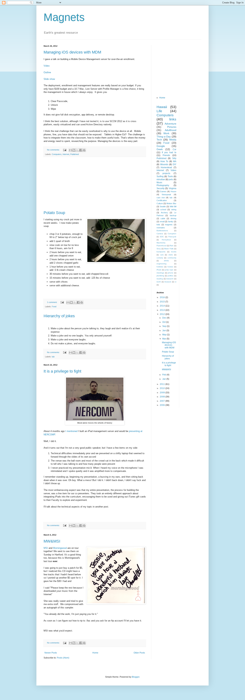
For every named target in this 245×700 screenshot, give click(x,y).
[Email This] (70, 150)
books (173, 252)
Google (161, 146)
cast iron (161, 197)
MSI (46, 548)
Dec (164, 318)
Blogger (135, 677)
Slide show (49, 79)
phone (170, 273)
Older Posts (139, 653)
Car (174, 149)
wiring (173, 209)
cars (162, 255)
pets (171, 179)
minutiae (161, 179)
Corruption (172, 234)
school (163, 209)
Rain (171, 246)
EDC (162, 237)
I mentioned (71, 431)
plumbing (160, 276)
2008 (162, 396)
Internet (66, 154)
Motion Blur (171, 203)
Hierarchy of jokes (59, 316)
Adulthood (170, 130)
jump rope (169, 270)
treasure (167, 282)
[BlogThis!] (74, 150)
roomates (161, 228)
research (169, 279)
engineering (161, 264)
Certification (162, 200)
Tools (170, 176)
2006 (162, 405)
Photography (163, 185)
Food (54, 306)
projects (166, 173)
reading (160, 279)
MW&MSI (52, 541)
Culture (160, 203)
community (172, 258)
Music (159, 182)
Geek (160, 149)
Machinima (161, 243)
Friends (166, 155)
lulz (53, 357)
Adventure (170, 123)
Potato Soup (54, 212)
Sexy (159, 249)
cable (163, 218)
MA (174, 161)
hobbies (160, 267)
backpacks (161, 252)
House (173, 191)
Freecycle (172, 237)
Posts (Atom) (63, 658)
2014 (162, 306)
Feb (164, 374)
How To (164, 161)
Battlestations (162, 231)
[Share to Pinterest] (84, 150)
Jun (164, 330)
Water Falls (168, 249)
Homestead (166, 167)
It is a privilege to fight (62, 371)
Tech (159, 139)
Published (74, 154)
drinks (166, 261)
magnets (169, 224)
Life (159, 111)
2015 (162, 301)
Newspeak (166, 194)
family (170, 221)
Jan (164, 379)
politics (170, 276)
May (164, 334)
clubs (170, 255)
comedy (160, 258)
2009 (162, 392)
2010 (162, 388)
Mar (164, 338)
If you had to (169, 152)
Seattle (163, 206)
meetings (160, 273)
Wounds (164, 164)
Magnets (64, 17)
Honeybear (166, 240)
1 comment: (52, 302)
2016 (162, 297)
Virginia (172, 188)
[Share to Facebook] (81, 150)
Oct (164, 322)
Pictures (171, 126)
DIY (174, 164)
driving (173, 218)
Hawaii (162, 107)
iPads (159, 270)
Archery (164, 213)
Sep (164, 326)
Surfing (160, 176)
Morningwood (60, 548)
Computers (57, 154)
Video (47, 65)
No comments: (53, 150)
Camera (160, 234)
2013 (162, 310)
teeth (159, 282)
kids (158, 224)
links (172, 119)
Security (160, 188)
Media (172, 139)
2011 (162, 384)
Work (166, 133)
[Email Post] (64, 150)
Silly (174, 158)
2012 (162, 314)
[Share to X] (77, 150)
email (162, 221)
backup (173, 215)
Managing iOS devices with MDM (72, 52)
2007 (162, 401)
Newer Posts (50, 653)
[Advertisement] (95, 183)
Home (95, 653)
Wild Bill (173, 206)
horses (170, 267)
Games (163, 191)
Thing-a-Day (164, 136)
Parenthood (161, 246)
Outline (47, 72)
